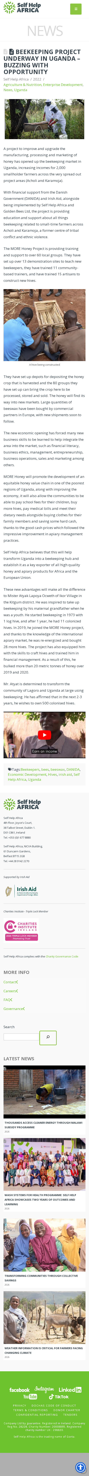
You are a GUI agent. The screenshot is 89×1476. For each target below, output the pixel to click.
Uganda (20, 89)
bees (45, 769)
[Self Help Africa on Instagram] (44, 1389)
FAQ (7, 1000)
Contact (10, 982)
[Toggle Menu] (76, 9)
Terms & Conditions (30, 1410)
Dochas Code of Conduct (54, 1405)
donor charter (66, 1410)
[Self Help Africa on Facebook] (19, 1389)
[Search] (48, 1038)
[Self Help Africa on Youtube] (30, 1396)
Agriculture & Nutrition (22, 84)
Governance (13, 1009)
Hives (52, 774)
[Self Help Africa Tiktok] (59, 1396)
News (8, 89)
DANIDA (73, 769)
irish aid (65, 774)
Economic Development (27, 774)
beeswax (58, 769)
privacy (19, 1405)
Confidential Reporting (37, 1415)
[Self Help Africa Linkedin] (69, 1389)
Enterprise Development (63, 84)
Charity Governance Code (62, 956)
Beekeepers (30, 769)
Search (9, 1026)
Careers (10, 991)
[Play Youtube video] (44, 735)
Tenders (70, 1415)
